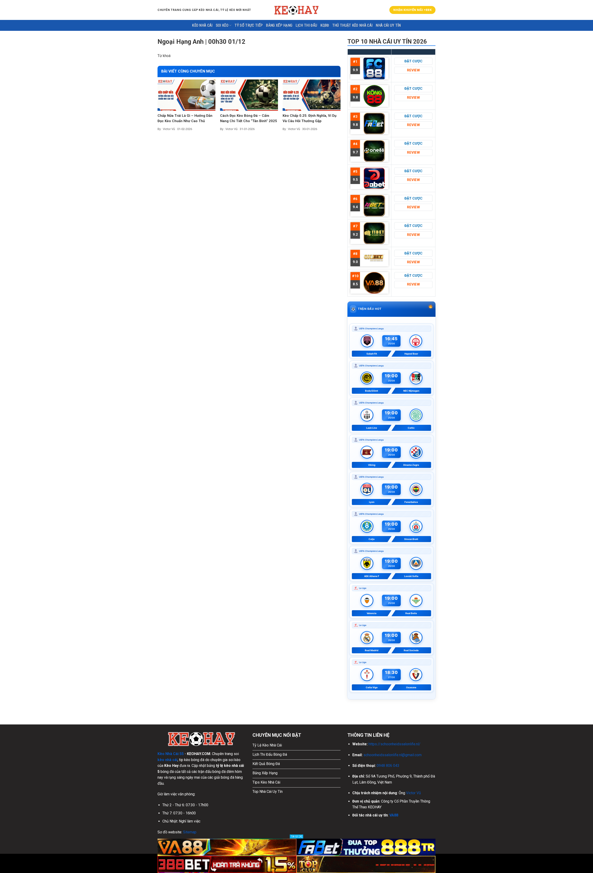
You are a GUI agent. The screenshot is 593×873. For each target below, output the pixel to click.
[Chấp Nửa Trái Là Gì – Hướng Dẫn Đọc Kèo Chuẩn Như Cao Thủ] (186, 95)
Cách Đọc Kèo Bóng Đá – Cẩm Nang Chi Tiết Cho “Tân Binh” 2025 (248, 118)
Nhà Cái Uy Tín (388, 25)
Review (413, 70)
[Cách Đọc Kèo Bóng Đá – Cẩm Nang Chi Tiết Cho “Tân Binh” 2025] (249, 95)
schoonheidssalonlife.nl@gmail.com (392, 755)
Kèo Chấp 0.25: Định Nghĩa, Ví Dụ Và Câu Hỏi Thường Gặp (309, 118)
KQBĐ (324, 25)
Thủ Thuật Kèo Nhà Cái (352, 25)
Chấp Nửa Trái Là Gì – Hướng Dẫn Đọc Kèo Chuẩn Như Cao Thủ (185, 118)
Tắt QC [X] (296, 836)
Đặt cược (413, 61)
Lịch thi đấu (306, 25)
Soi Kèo (222, 25)
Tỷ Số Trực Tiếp (249, 25)
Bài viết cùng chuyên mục (188, 71)
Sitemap (189, 832)
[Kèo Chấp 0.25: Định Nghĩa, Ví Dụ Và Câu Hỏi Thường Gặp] (312, 95)
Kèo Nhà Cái (202, 25)
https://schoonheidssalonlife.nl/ (394, 744)
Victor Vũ (413, 793)
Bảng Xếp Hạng (279, 25)
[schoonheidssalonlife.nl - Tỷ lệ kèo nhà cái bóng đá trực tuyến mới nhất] (296, 10)
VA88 (393, 815)
